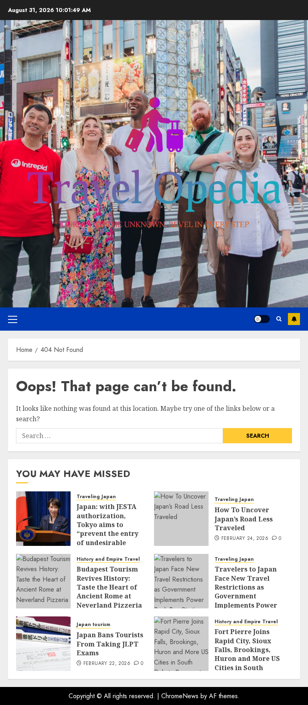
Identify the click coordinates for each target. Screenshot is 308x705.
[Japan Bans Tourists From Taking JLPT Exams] (43, 643)
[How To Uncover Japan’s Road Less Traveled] (181, 518)
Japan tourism (93, 624)
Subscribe (294, 319)
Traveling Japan (96, 496)
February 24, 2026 (244, 538)
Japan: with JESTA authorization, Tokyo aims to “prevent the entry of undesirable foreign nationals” (108, 529)
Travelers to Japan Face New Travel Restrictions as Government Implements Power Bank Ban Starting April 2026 (246, 596)
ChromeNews (180, 696)
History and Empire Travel (108, 559)
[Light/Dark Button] (262, 319)
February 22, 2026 (106, 664)
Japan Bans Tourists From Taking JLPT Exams (110, 643)
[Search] (279, 319)
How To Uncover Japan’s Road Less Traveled (244, 518)
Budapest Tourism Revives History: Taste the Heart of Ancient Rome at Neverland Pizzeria (109, 587)
